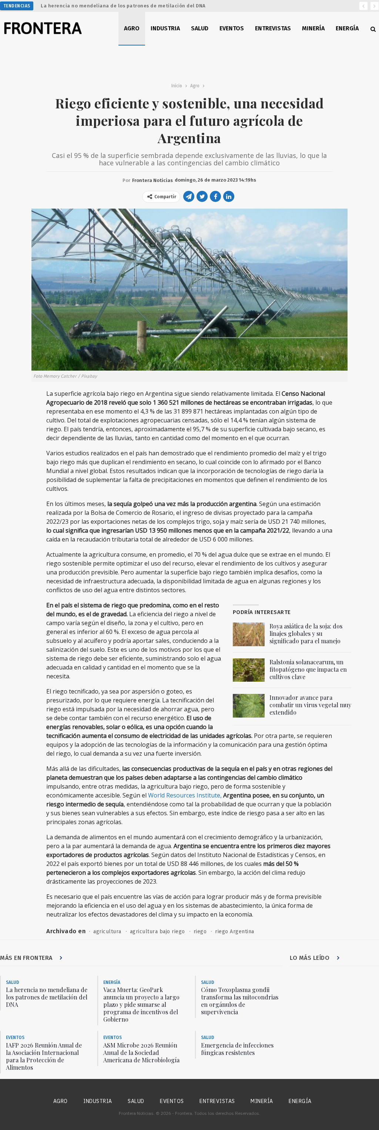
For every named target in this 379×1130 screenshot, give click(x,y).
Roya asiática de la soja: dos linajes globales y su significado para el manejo (305, 633)
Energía (347, 28)
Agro (132, 28)
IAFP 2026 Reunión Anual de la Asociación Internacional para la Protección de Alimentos (44, 1056)
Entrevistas (273, 28)
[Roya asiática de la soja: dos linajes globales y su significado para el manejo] (249, 634)
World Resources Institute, (185, 795)
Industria (165, 28)
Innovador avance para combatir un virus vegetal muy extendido (310, 705)
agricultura (107, 931)
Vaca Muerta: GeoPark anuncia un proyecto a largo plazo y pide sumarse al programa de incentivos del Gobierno (141, 1004)
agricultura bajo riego (157, 931)
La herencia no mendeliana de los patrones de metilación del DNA (123, 6)
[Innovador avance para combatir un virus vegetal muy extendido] (249, 706)
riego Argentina (234, 931)
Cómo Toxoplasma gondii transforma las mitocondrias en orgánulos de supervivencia (239, 1001)
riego (200, 931)
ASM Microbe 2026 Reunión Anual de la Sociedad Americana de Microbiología (141, 1052)
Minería (313, 28)
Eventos (231, 28)
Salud (199, 28)
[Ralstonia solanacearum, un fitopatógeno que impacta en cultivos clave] (249, 670)
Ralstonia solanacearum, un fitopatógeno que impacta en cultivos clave (308, 669)
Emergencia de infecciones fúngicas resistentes (237, 1048)
